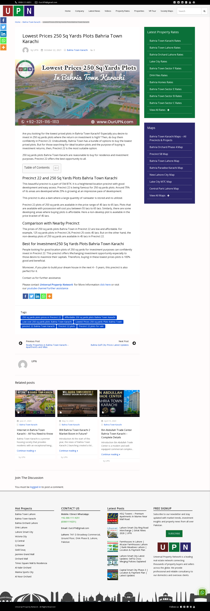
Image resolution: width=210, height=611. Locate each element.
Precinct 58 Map (159, 154)
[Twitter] (31, 296)
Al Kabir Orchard (23, 567)
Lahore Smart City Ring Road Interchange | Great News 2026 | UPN (134, 530)
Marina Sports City (24, 572)
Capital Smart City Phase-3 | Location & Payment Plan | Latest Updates (134, 573)
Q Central (19, 540)
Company (79, 11)
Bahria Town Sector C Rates (166, 103)
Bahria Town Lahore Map (164, 161)
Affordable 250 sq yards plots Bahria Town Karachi (90, 317)
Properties (139, 11)
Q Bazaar (19, 545)
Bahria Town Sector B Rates (166, 96)
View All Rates (158, 110)
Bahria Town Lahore (25, 514)
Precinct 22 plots (66, 326)
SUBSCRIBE (174, 533)
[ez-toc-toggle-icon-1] (54, 168)
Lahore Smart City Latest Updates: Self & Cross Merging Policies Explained (133, 559)
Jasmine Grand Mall (24, 554)
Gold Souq (20, 549)
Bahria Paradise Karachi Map (166, 168)
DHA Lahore (21, 527)
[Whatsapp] (43, 296)
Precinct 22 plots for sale (91, 326)
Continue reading (25, 450)
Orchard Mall (21, 558)
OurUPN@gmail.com (78, 528)
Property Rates (123, 11)
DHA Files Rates (159, 75)
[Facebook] (25, 296)
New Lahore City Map (162, 174)
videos (108, 11)
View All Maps (158, 195)
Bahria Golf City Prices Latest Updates (110, 344)
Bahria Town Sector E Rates (166, 89)
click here (105, 284)
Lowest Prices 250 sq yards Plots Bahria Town (98, 321)
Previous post (33, 341)
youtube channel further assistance (47, 288)
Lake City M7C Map (161, 181)
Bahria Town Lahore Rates (165, 47)
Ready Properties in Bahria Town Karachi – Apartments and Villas (47, 346)
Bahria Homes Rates (161, 82)
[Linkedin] (37, 296)
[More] (49, 296)
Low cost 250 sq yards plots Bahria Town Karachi (47, 321)
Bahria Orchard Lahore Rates (166, 54)
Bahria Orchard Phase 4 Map (166, 147)
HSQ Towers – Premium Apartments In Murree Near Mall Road (133, 516)
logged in (35, 487)
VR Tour (152, 11)
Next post (124, 341)
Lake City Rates (158, 61)
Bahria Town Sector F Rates (165, 68)
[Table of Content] (56, 168)
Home (68, 11)
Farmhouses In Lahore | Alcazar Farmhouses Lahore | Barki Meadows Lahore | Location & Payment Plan (134, 545)
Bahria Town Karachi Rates (165, 40)
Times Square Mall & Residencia (31, 563)
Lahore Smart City (24, 531)
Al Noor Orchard (23, 576)
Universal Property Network (26, 607)
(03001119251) (68, 521)
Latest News (94, 11)
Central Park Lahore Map (164, 188)
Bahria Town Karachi (31, 22)
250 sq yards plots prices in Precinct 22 (41, 317)
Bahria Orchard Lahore (26, 523)
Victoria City (21, 536)
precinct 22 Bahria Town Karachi (38, 326)
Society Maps (167, 11)
